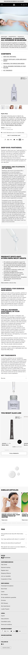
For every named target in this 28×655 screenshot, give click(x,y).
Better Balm (5, 445)
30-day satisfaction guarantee (8, 597)
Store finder (4, 588)
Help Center (4, 564)
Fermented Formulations (7, 585)
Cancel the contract (6, 647)
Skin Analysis (4, 594)
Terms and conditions (6, 624)
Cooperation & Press (6, 579)
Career (2, 591)
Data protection (5, 618)
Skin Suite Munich (5, 606)
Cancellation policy (6, 621)
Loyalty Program (5, 609)
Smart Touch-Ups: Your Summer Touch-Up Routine (11, 516)
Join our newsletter (6, 576)
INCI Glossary (4, 603)
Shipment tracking (5, 567)
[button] (2, 4)
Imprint (3, 615)
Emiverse (3, 600)
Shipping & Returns (6, 573)
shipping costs (10, 129)
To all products (14, 453)
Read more (4, 520)
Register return (4, 570)
